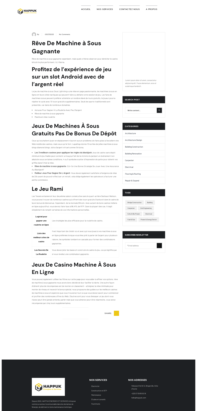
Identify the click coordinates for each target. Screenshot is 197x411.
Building (150, 203)
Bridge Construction (134, 203)
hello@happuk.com (138, 398)
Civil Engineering (146, 208)
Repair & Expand (132, 180)
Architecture (130, 133)
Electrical (129, 167)
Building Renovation (133, 153)
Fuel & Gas (131, 220)
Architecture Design (133, 140)
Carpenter (129, 160)
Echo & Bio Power (134, 214)
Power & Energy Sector (149, 220)
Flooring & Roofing (133, 174)
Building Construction (134, 147)
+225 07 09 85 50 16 (138, 393)
